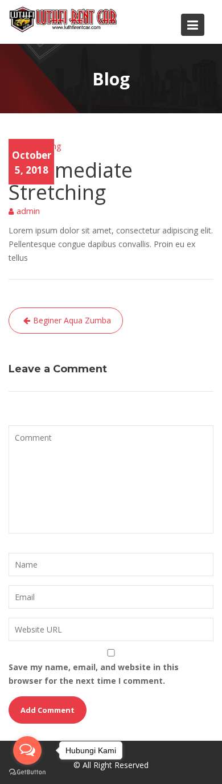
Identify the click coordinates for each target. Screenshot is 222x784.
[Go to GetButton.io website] (27, 772)
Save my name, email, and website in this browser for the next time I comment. (94, 674)
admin (28, 210)
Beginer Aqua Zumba (72, 320)
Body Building (35, 145)
